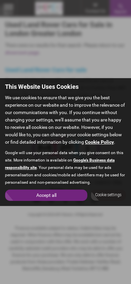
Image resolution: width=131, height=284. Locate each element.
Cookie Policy (99, 142)
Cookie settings (108, 194)
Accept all (46, 195)
